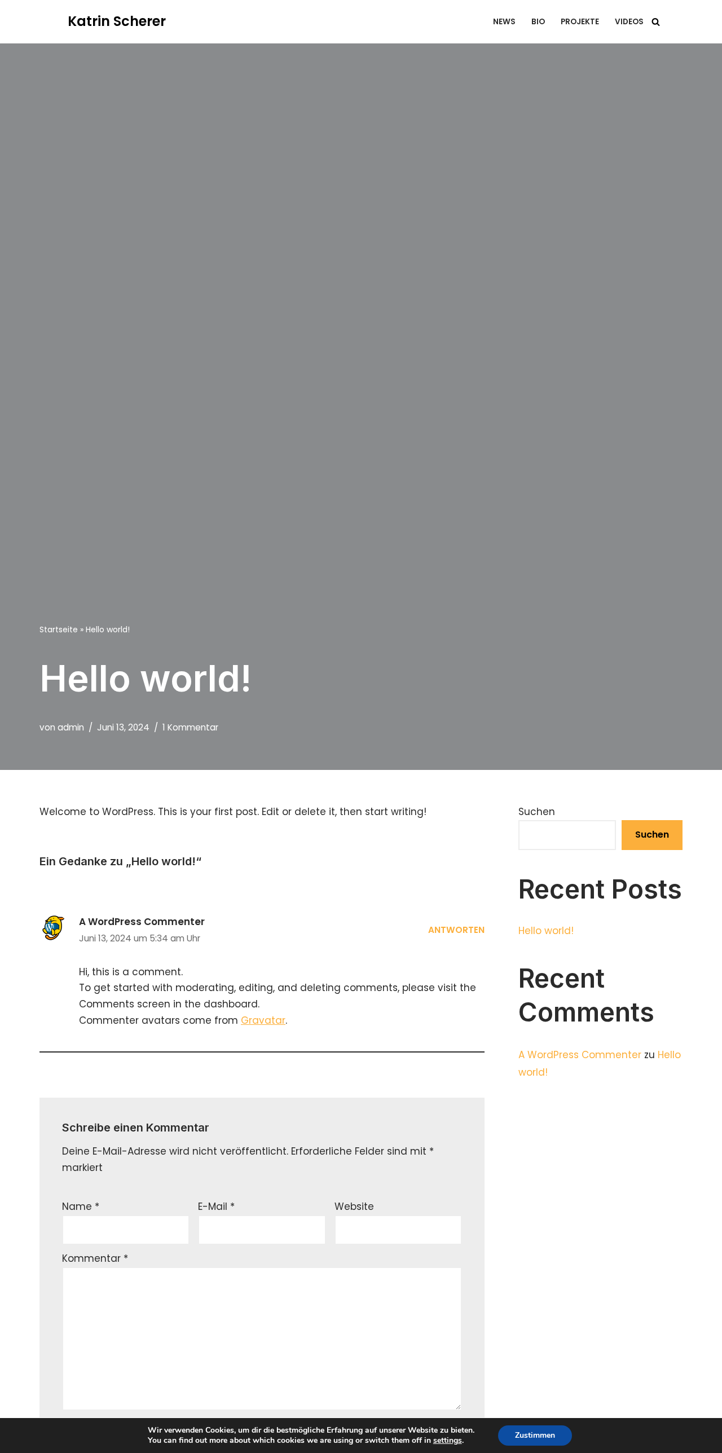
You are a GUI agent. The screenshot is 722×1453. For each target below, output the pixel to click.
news (504, 21)
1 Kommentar (190, 727)
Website (354, 1206)
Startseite (58, 629)
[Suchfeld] (655, 21)
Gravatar (263, 1020)
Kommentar (95, 1258)
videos (629, 21)
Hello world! (546, 930)
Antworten (456, 930)
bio (538, 21)
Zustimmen (535, 1435)
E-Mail (216, 1206)
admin (71, 727)
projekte (580, 21)
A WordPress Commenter (142, 921)
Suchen (536, 811)
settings (447, 1441)
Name (80, 1206)
